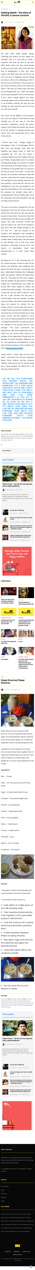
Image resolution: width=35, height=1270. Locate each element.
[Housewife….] (9, 651)
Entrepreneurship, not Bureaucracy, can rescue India (8, 622)
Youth (3, 1201)
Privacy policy (17, 1254)
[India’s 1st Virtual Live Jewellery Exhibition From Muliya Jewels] (9, 591)
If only (20, 641)
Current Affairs (6, 617)
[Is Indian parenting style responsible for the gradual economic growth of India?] (26, 612)
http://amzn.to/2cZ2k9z (14, 348)
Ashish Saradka (8, 22)
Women (3, 1197)
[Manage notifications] (31, 1266)
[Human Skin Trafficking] (5, 512)
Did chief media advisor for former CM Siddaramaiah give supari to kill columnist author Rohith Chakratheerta (26, 663)
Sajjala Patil (13, 513)
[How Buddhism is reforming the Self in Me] (26, 592)
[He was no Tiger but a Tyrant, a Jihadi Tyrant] (5, 519)
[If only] (26, 633)
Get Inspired (4, 9)
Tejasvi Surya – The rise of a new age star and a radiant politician (17, 485)
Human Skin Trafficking (17, 510)
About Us (8, 1251)
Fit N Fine (4, 1194)
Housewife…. (5, 659)
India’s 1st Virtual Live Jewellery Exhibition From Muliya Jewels (7, 601)
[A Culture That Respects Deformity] (9, 633)
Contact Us (26, 1251)
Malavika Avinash (15, 522)
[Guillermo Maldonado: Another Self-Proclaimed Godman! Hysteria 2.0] (5, 537)
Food (2, 676)
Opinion (20, 617)
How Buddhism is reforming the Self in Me (26, 603)
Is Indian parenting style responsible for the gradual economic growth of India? (26, 622)
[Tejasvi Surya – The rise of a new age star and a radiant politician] (17, 473)
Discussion (6, 450)
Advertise (17, 1251)
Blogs (3, 639)
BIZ (2, 597)
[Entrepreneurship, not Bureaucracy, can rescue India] (9, 612)
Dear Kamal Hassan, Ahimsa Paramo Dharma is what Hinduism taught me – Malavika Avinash (21, 527)
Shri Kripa (6, 689)
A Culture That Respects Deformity (8, 642)
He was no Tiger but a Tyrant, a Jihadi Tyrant (21, 518)
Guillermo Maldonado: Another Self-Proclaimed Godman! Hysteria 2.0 (20, 536)
